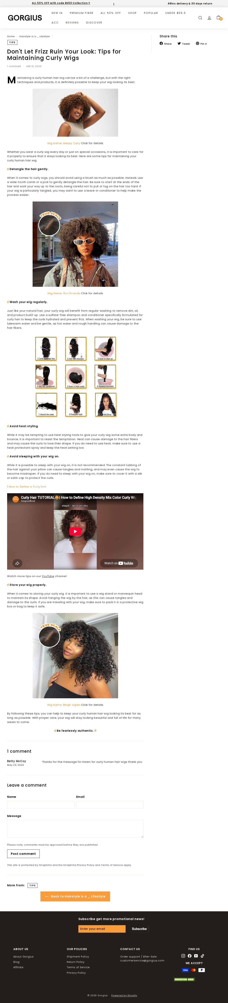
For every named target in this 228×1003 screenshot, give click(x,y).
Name (11, 797)
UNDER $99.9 (175, 13)
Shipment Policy (78, 956)
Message (14, 816)
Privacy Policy (85, 865)
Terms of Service (112, 865)
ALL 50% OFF (111, 13)
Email (80, 797)
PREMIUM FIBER (82, 13)
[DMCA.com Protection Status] (184, 980)
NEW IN (57, 13)
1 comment (14, 66)
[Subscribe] (139, 929)
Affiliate (18, 967)
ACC (55, 22)
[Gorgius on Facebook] (189, 956)
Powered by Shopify (124, 995)
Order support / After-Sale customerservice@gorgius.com (142, 958)
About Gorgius (23, 956)
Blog (16, 962)
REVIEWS (72, 22)
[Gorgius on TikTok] (202, 956)
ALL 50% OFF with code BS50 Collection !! (61, 3)
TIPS (12, 42)
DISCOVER (94, 22)
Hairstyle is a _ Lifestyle (34, 36)
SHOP (132, 13)
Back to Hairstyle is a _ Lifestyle (77, 896)
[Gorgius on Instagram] (183, 956)
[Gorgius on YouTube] (196, 956)
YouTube (48, 576)
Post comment (23, 854)
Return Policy (76, 962)
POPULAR (151, 13)
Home (11, 36)
